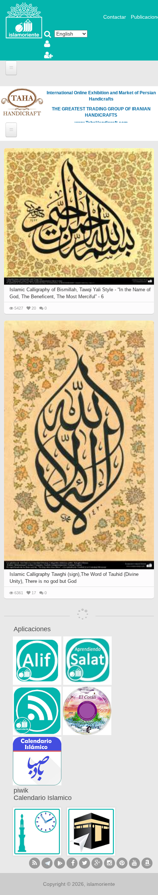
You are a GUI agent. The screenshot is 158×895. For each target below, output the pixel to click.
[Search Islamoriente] (47, 35)
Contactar (114, 17)
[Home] (24, 20)
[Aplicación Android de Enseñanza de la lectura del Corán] (37, 660)
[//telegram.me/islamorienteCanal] (47, 863)
